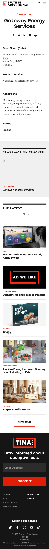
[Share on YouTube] (31, 527)
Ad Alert (6, 329)
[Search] (39, 3)
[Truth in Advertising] (15, 4)
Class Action (24, 14)
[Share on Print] (35, 35)
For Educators (10, 503)
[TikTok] (39, 527)
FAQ (5, 498)
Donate (30, 498)
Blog (5, 251)
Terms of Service (26, 545)
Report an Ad (33, 494)
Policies (24, 537)
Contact (24, 540)
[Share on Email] (30, 35)
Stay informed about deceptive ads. (24, 455)
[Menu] (44, 3)
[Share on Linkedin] (24, 35)
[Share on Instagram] (24, 527)
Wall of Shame (10, 507)
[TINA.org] (24, 442)
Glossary (7, 494)
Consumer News (10, 291)
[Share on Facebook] (13, 35)
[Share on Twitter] (19, 35)
